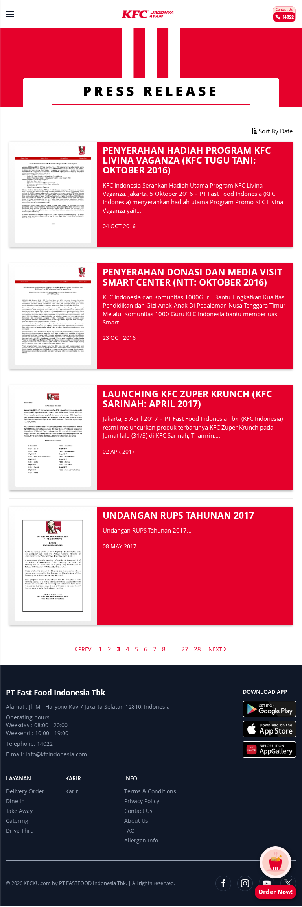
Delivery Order (25, 791)
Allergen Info (141, 840)
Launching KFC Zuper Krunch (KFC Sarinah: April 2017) (187, 398)
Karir (73, 778)
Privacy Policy (141, 801)
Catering (17, 820)
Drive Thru (20, 830)
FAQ (129, 830)
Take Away (19, 811)
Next (216, 649)
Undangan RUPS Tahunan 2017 (178, 515)
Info (130, 778)
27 (184, 649)
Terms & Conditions (150, 791)
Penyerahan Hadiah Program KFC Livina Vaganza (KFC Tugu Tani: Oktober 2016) (187, 160)
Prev (84, 649)
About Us (136, 820)
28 (197, 649)
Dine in (15, 801)
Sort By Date (275, 131)
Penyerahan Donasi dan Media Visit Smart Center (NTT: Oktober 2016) (192, 276)
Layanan (18, 778)
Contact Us (138, 811)
